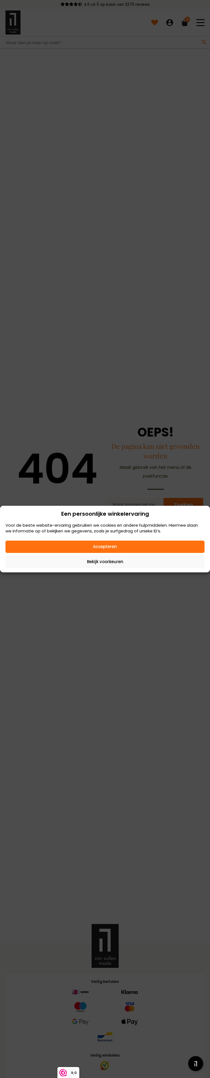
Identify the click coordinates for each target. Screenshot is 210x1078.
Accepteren (105, 546)
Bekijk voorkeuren (105, 561)
